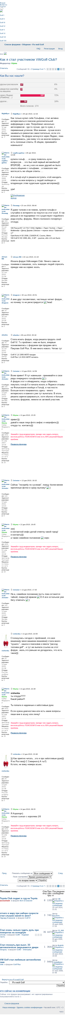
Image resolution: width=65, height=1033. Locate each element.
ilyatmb (61, 945)
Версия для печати (56, 43)
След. (60, 873)
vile (59, 899)
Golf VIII (3, 41)
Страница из (38, 69)
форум (13, 198)
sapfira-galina (18, 153)
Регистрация (49, 49)
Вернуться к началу (64, 148)
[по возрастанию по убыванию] (32, 880)
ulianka (16, 335)
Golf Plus (17, 964)
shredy (3, 935)
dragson (16, 295)
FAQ (38, 49)
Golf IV (2, 26)
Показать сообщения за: (22, 873)
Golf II (2, 19)
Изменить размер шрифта (60, 43)
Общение (26, 45)
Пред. (4, 873)
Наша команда (8, 1007)
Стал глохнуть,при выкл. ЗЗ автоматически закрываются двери (19, 946)
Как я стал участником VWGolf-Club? (28, 59)
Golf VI (2, 33)
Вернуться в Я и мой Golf (13, 980)
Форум (2, 3)
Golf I (2, 15)
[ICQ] (3, 247)
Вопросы (3, 5)
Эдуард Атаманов (7, 918)
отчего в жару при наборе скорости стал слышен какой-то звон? (19, 914)
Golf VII (3, 37)
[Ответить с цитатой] (60, 113)
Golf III (2, 22)
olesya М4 (17, 257)
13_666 (61, 930)
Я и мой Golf (38, 45)
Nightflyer (17, 114)
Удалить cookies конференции (29, 1007)
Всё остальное (26, 901)
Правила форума (18, 444)
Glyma (14, 63)
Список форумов (12, 45)
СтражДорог (57, 962)
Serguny (3, 950)
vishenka (16, 634)
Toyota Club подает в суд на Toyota (18, 898)
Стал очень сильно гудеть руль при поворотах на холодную (19, 931)
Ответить (4, 68)
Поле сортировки (20, 877)
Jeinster (16, 371)
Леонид (16, 205)
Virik (2, 964)
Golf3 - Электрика (24, 950)
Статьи (3, 6)
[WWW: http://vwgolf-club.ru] (3, 467)
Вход (60, 49)
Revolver (56, 916)
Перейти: (4, 982)
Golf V (2, 30)
